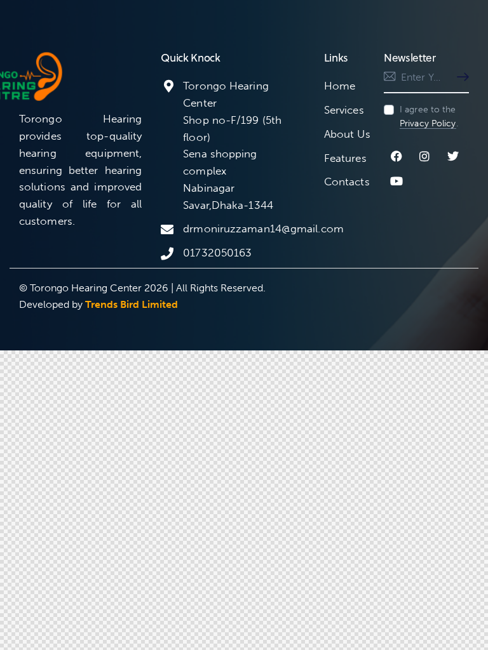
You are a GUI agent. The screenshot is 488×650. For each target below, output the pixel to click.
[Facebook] (396, 156)
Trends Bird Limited (131, 304)
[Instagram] (425, 156)
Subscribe (459, 77)
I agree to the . (429, 116)
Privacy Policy (428, 124)
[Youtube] (396, 181)
